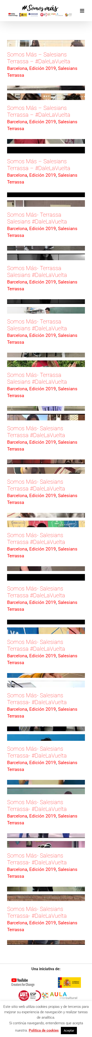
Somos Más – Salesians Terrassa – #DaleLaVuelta (38, 58)
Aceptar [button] (69, 1030)
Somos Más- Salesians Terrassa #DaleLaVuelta (36, 432)
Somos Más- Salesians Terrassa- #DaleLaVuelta (37, 699)
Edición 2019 (42, 68)
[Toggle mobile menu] (82, 10)
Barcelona (17, 68)
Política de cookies (44, 1030)
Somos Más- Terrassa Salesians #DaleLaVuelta (37, 218)
